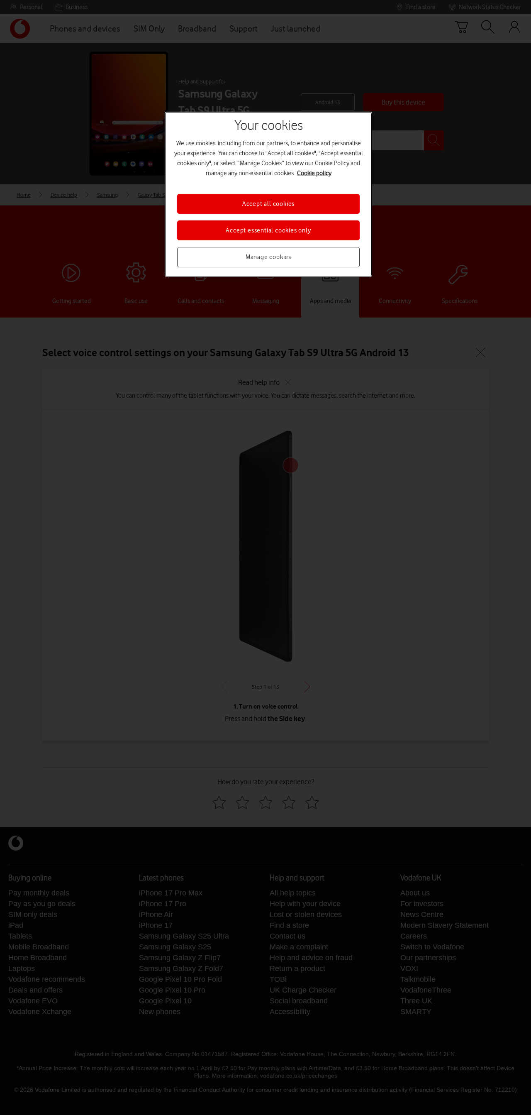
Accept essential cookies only (268, 230)
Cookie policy (314, 173)
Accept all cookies (268, 204)
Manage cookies (268, 257)
